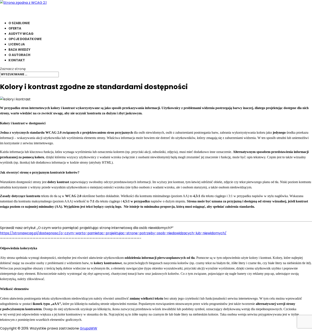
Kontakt (16, 60)
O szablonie (19, 23)
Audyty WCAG (21, 33)
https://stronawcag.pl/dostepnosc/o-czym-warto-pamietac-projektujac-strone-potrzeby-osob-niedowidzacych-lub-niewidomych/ (113, 233)
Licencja (16, 44)
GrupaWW (88, 328)
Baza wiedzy (19, 49)
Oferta (14, 28)
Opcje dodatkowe (25, 39)
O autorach (19, 55)
